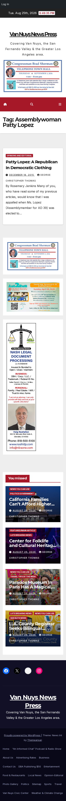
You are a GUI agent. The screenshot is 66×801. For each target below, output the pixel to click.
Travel (58, 784)
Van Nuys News (18, 618)
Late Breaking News (21, 535)
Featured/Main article (22, 530)
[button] (31, 104)
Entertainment (52, 766)
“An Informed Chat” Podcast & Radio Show (36, 748)
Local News (34, 775)
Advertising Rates (26, 757)
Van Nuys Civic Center (16, 793)
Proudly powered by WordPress (22, 735)
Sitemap (36, 784)
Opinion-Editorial (53, 775)
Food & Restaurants (14, 775)
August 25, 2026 (24, 510)
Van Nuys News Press (33, 34)
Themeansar (34, 740)
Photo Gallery (10, 784)
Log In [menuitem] (5, 4)
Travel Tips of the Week (23, 576)
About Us (8, 757)
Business (44, 757)
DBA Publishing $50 (30, 766)
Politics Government (22, 494)
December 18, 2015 (22, 174)
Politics (25, 784)
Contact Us (9, 766)
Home (6, 748)
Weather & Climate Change (47, 793)
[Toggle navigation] (60, 104)
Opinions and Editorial (19, 156)
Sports (48, 784)
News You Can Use (20, 489)
